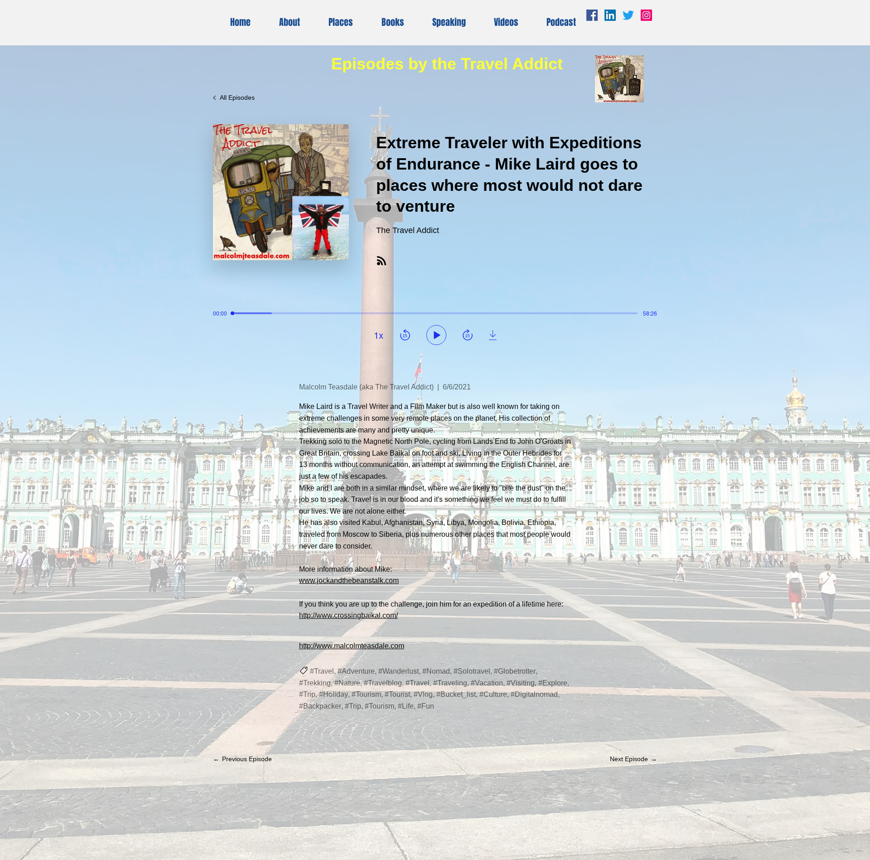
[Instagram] (646, 15)
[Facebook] (592, 15)
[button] (506, 22)
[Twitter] (628, 15)
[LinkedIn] (610, 15)
